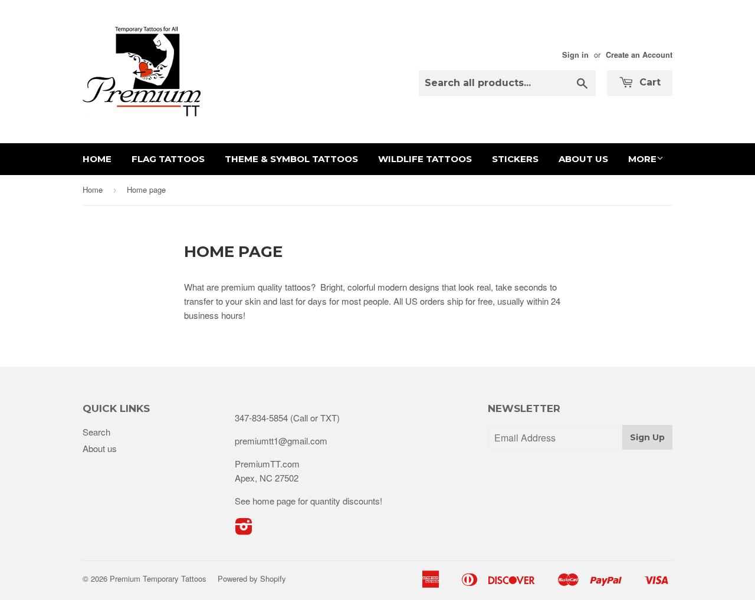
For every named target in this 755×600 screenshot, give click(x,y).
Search (96, 432)
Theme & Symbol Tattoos (291, 158)
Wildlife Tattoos (425, 158)
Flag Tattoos (168, 158)
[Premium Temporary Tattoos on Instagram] (244, 529)
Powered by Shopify (252, 578)
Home (97, 158)
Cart (648, 82)
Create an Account (639, 55)
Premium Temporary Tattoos (158, 578)
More (642, 158)
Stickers (515, 158)
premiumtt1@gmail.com (281, 440)
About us (583, 158)
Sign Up (647, 437)
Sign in (575, 55)
